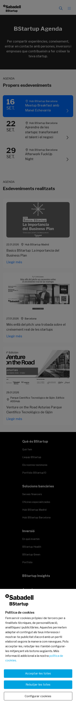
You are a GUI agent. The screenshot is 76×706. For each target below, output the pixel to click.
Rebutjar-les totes (38, 684)
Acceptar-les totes (38, 673)
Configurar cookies (38, 696)
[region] (38, 647)
